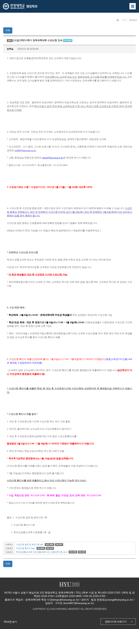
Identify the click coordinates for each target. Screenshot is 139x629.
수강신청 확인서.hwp (25, 548)
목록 (8, 30)
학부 (125, 20)
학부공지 (133, 20)
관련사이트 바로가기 (116, 621)
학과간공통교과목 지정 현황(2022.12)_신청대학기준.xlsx (41, 552)
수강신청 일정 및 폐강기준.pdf (29, 544)
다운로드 (9, 544)
